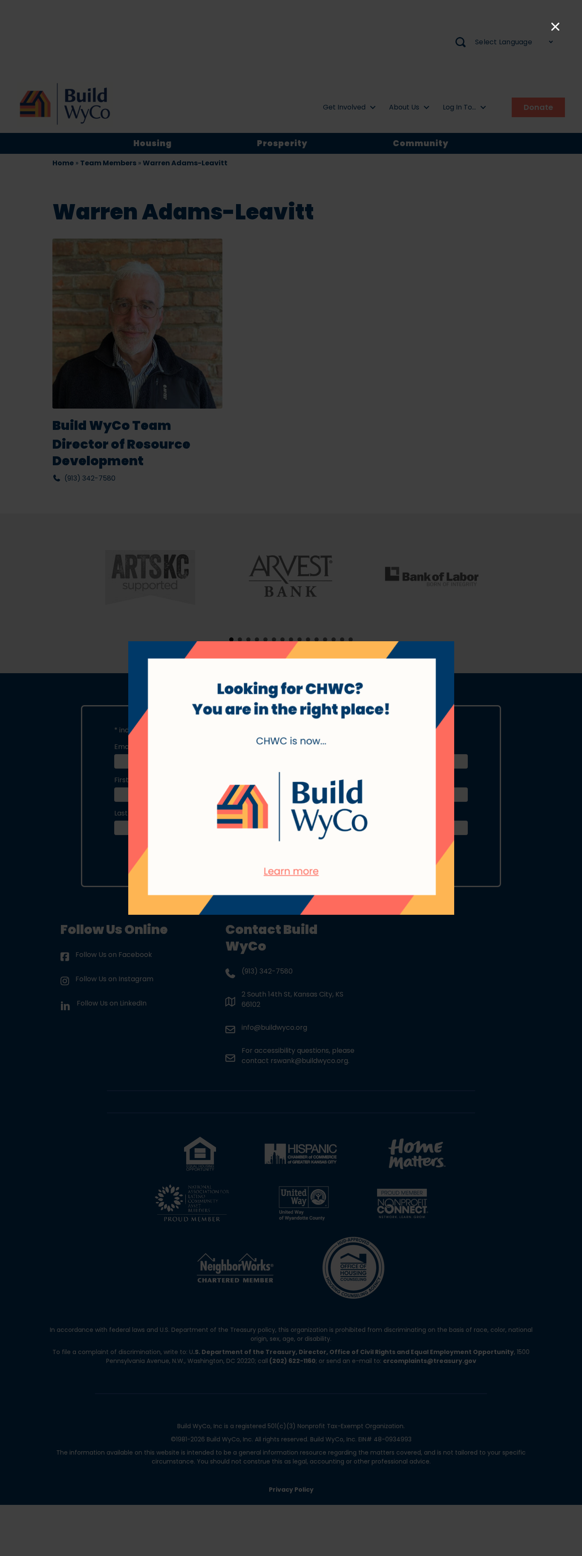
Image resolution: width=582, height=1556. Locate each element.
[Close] (555, 26)
